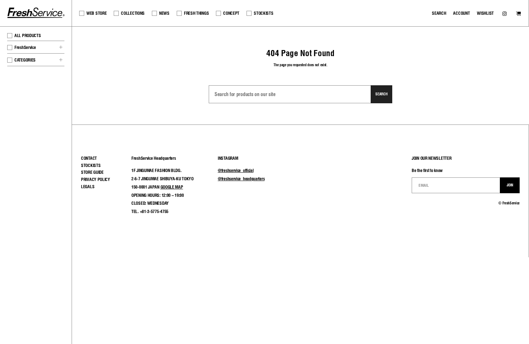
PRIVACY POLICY (95, 179)
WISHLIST (485, 13)
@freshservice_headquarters (241, 178)
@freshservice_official (235, 170)
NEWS (164, 13)
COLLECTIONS (133, 13)
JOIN (510, 184)
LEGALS (87, 186)
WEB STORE (96, 13)
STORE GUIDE (92, 172)
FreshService (25, 47)
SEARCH (439, 13)
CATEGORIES (25, 60)
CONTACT (89, 158)
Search (381, 93)
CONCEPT (231, 13)
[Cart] (518, 14)
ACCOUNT (461, 13)
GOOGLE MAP (171, 187)
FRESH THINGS (196, 13)
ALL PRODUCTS (27, 35)
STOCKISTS (263, 13)
